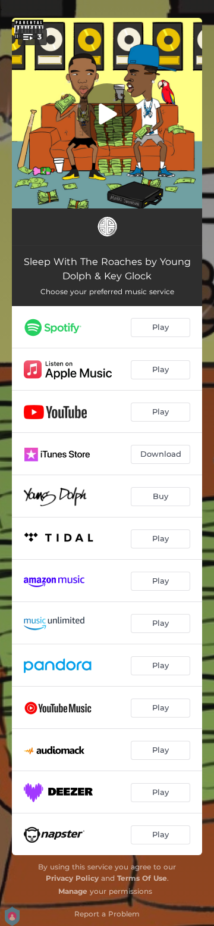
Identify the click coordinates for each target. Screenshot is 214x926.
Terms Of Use (142, 878)
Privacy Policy (72, 878)
